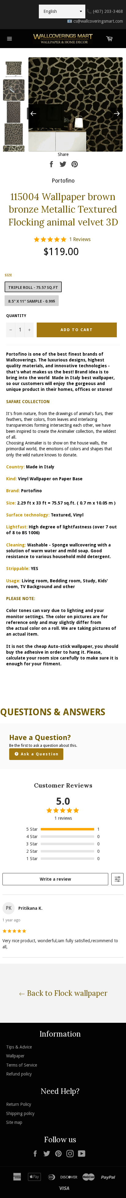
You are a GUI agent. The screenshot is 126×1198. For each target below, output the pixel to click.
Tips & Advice (19, 1047)
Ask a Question (39, 754)
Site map (14, 1122)
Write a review (55, 879)
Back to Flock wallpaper (66, 993)
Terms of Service (21, 1065)
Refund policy (19, 1073)
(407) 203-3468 (105, 11)
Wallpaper (15, 1055)
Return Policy (18, 1104)
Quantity (16, 316)
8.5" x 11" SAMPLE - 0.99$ (31, 301)
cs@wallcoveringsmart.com (95, 21)
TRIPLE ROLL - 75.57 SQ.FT (33, 287)
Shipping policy (20, 1113)
